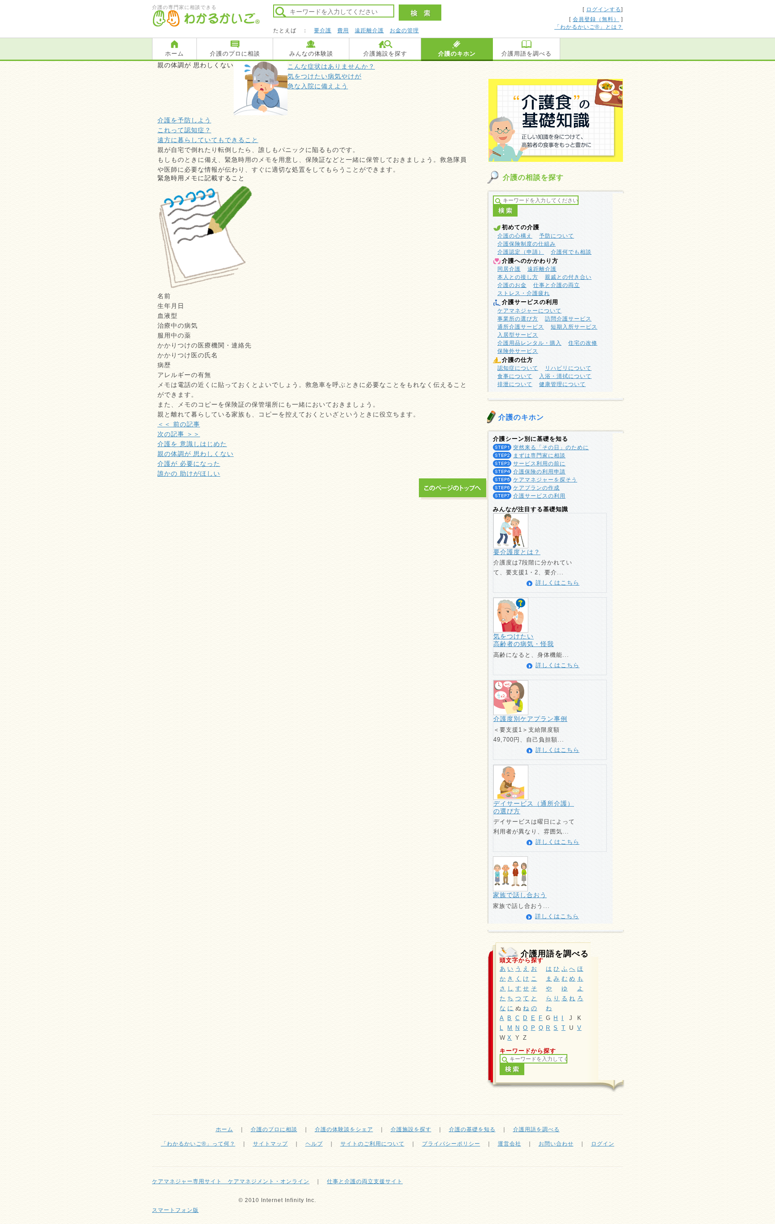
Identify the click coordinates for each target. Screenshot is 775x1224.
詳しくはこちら (557, 582)
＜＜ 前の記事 (178, 424)
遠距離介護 (369, 30)
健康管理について (562, 384)
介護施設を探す (385, 44)
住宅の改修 (582, 343)
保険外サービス (517, 351)
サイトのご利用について (372, 1144)
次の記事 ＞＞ (178, 434)
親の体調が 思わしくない (195, 453)
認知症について (517, 368)
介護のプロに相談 (235, 44)
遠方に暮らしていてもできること (207, 139)
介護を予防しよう (184, 120)
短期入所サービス (574, 327)
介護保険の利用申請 (539, 472)
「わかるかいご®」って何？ (198, 1144)
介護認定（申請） (520, 252)
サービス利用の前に (539, 463)
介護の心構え (514, 236)
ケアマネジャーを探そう (545, 480)
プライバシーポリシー (451, 1144)
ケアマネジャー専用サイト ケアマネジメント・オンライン (230, 1181)
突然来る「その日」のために (551, 447)
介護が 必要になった (188, 463)
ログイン (602, 1144)
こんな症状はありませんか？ (331, 66)
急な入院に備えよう (317, 86)
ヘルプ (314, 1144)
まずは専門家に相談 (539, 455)
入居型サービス (517, 335)
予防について (556, 236)
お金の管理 (404, 30)
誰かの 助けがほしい (188, 473)
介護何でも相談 (571, 252)
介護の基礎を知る (472, 1129)
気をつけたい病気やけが (324, 76)
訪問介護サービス (568, 319)
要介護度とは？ (516, 552)
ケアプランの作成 (536, 488)
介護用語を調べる (526, 44)
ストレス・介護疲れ (523, 293)
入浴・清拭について (565, 376)
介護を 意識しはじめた (192, 443)
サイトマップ (270, 1144)
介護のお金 (512, 285)
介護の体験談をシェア (344, 1129)
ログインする (603, 9)
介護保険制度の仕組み (526, 244)
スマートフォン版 (175, 1210)
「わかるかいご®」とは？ (588, 27)
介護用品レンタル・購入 (529, 343)
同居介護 (509, 269)
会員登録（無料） (596, 19)
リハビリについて (568, 368)
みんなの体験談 (311, 44)
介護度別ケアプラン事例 (530, 718)
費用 (343, 30)
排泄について (514, 384)
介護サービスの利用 (539, 496)
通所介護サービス (520, 327)
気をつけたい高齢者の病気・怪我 (523, 640)
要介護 (322, 30)
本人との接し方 (517, 277)
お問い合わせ (556, 1144)
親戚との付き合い (568, 277)
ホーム (174, 44)
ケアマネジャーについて (529, 311)
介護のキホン (457, 44)
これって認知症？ (184, 130)
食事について (514, 376)
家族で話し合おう (520, 894)
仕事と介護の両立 (556, 285)
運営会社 (509, 1144)
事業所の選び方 (517, 319)
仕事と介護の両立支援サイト (365, 1181)
